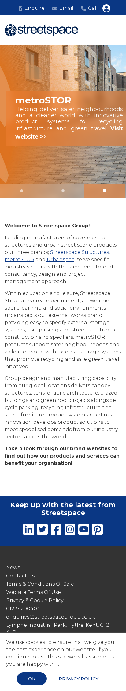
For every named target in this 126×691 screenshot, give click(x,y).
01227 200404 (23, 609)
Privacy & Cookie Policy (35, 600)
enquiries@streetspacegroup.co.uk (50, 617)
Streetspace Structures (79, 252)
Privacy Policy (78, 679)
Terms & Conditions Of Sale (40, 584)
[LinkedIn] (28, 530)
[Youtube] (83, 530)
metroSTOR (19, 259)
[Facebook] (56, 530)
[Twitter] (42, 530)
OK (31, 679)
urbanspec (60, 259)
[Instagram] (70, 530)
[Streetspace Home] (41, 30)
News (13, 567)
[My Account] (106, 8)
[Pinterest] (97, 530)
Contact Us (20, 576)
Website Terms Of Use (33, 592)
